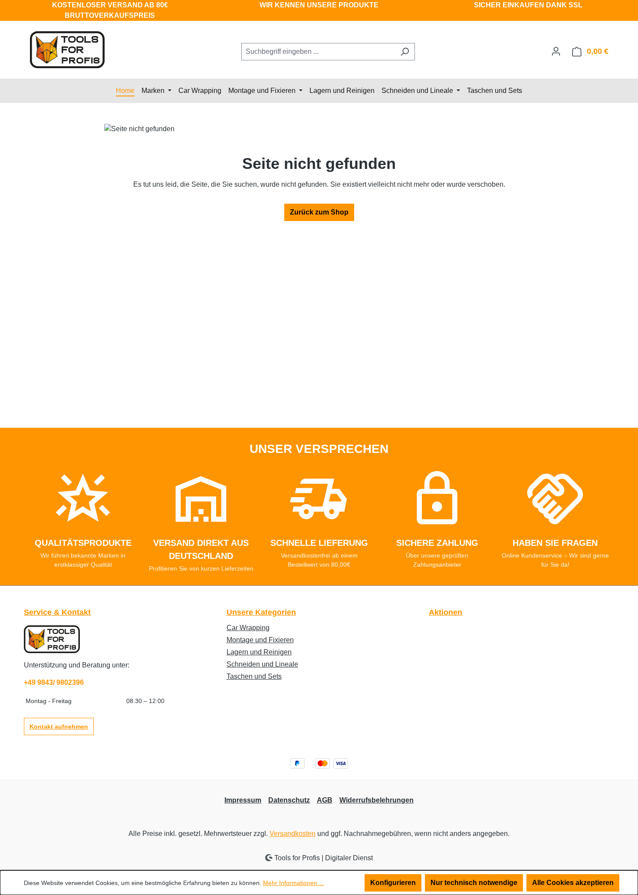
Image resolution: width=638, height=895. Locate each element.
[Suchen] (405, 51)
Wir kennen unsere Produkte (319, 5)
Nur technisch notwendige (474, 882)
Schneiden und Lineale (262, 664)
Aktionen (445, 612)
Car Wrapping (248, 627)
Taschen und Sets (254, 676)
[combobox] (318, 51)
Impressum (242, 800)
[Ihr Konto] (556, 51)
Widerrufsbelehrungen (376, 800)
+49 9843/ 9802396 (54, 682)
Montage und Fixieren (260, 640)
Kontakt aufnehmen (59, 726)
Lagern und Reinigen (259, 652)
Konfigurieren (393, 882)
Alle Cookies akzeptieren (573, 882)
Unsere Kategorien (261, 612)
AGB (324, 800)
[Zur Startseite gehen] (67, 49)
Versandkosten (293, 833)
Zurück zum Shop (319, 212)
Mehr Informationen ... (293, 882)
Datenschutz (289, 800)
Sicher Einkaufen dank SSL (528, 5)
